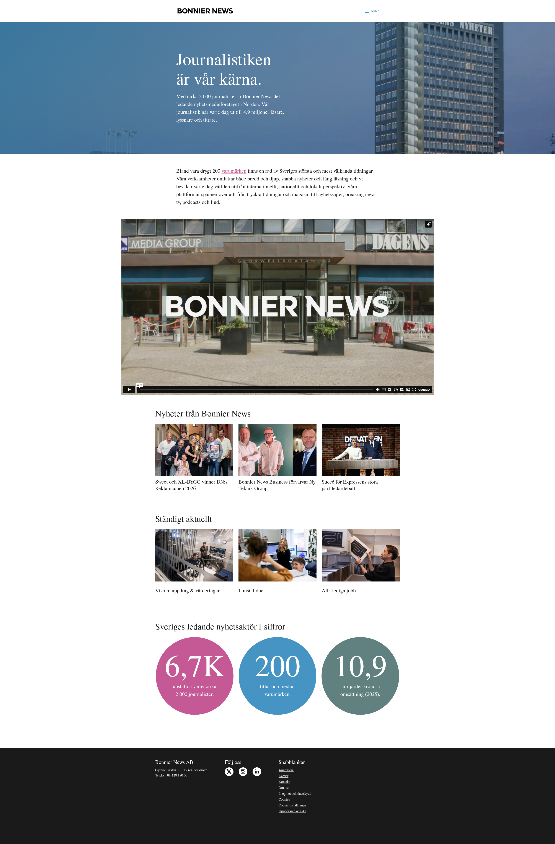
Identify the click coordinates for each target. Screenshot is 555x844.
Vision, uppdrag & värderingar (187, 590)
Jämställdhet (251, 590)
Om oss (284, 787)
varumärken (234, 170)
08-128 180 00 (177, 775)
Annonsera (286, 770)
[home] (205, 11)
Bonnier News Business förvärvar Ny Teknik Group (277, 484)
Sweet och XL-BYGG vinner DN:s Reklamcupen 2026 (191, 484)
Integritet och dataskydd (295, 793)
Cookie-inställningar (292, 805)
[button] (372, 11)
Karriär (283, 775)
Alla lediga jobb (339, 590)
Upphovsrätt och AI (292, 811)
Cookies (284, 799)
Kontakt (284, 781)
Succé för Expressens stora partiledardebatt (350, 484)
